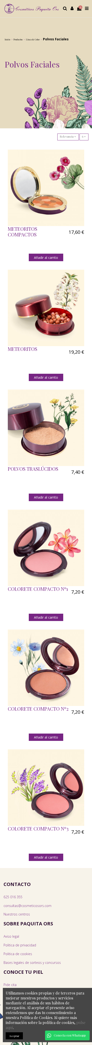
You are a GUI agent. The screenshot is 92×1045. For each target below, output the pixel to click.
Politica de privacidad (20, 945)
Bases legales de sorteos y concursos (32, 962)
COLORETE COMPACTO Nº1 (38, 589)
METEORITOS (22, 349)
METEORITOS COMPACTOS (22, 232)
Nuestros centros (17, 914)
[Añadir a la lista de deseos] (81, 156)
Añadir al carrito (46, 257)
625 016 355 (13, 897)
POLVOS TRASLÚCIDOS (33, 469)
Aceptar (14, 1036)
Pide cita (10, 984)
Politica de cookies (18, 954)
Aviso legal (11, 936)
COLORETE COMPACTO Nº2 (38, 708)
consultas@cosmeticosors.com (27, 905)
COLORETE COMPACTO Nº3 (38, 828)
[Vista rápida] (81, 164)
